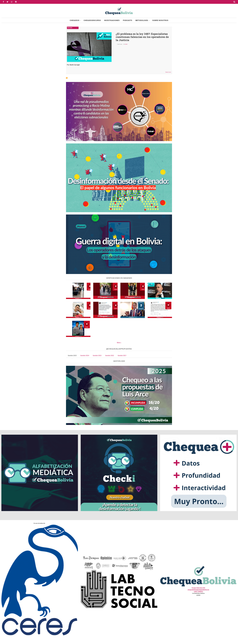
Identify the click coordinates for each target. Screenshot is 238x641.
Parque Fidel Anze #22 (198, 587)
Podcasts (127, 20)
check (126, 44)
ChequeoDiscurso (92, 20)
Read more (168, 73)
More (118, 343)
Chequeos (74, 20)
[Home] (119, 11)
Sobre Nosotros (160, 20)
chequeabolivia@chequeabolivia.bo (198, 589)
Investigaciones (112, 20)
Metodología (141, 20)
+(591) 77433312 (198, 591)
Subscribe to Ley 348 (66, 78)
